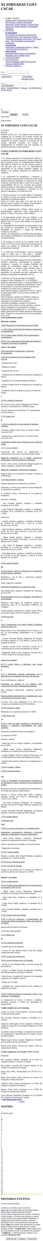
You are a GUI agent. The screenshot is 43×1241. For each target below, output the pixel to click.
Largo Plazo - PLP (29, 39)
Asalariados (10, 37)
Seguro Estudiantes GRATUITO (17, 62)
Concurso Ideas (32, 24)
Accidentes (21, 55)
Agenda (19, 22)
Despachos (32, 53)
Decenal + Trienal (31, 47)
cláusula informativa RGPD (21, 1212)
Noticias (13, 22)
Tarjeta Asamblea (20, 24)
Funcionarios (20, 35)
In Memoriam (27, 22)
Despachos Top (11, 55)
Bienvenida (10, 24)
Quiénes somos (11, 20)
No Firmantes (10, 35)
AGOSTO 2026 (7, 1113)
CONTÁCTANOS (12, 58)
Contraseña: (4, 74)
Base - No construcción (22, 37)
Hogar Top (23, 53)
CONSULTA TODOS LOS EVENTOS (16, 1208)
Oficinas (30, 20)
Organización (22, 20)
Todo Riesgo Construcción (15, 47)
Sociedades (18, 39)
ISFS (7, 22)
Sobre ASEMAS (13, 88)
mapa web (4, 1210)
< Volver (21, 1102)
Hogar (16, 53)
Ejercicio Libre (31, 35)
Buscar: (3, 83)
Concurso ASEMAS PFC (15, 64)
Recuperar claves (28, 79)
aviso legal (13, 1210)
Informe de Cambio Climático (16, 27)
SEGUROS (10, 31)
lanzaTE (33, 62)
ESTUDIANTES (12, 60)
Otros (28, 55)
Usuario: (3, 72)
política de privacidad (24, 1210)
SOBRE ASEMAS (13, 18)
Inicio (3, 88)
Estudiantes (10, 53)
